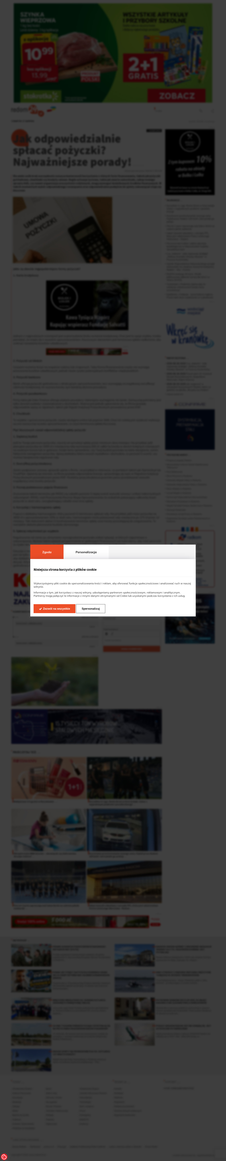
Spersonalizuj (91, 608)
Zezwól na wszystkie (56, 608)
